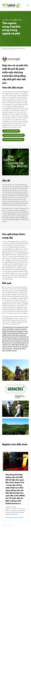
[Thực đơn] (27, 5)
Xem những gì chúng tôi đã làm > (14, 517)
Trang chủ (4, 48)
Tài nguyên (10, 48)
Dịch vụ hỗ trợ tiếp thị (19, 48)
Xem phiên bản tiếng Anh (11, 131)
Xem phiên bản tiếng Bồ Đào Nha (13, 139)
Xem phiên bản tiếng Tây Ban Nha (13, 135)
